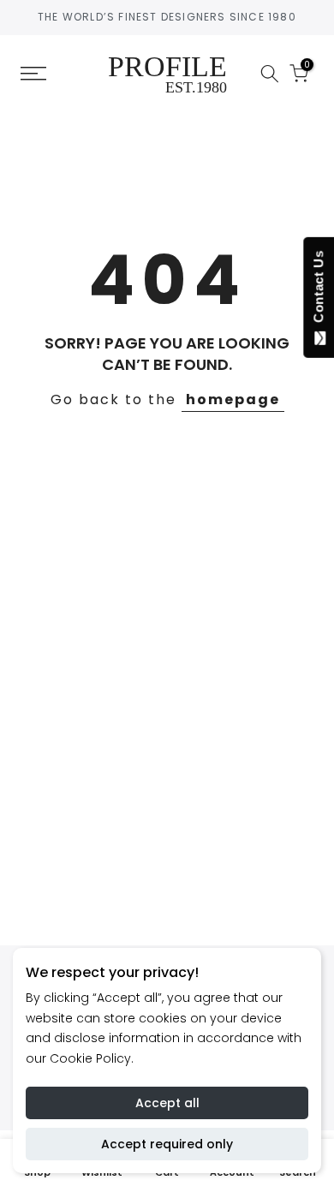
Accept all (167, 1103)
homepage (233, 399)
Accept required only (167, 1144)
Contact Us (318, 290)
